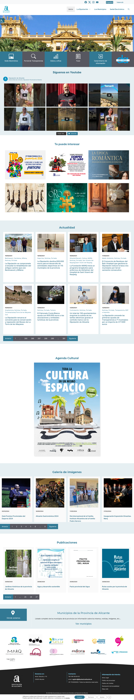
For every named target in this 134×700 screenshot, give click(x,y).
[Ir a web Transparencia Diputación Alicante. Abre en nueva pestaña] (33, 59)
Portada (14, 260)
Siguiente (72, 338)
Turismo (53, 310)
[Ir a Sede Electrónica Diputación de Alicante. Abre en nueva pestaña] (11, 59)
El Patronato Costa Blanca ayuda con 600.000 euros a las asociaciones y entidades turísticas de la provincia (50, 316)
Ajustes (102, 697)
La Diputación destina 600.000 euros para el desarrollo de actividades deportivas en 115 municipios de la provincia (50, 264)
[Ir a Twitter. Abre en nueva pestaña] (89, 2)
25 (25, 597)
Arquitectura (9, 310)
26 (31, 597)
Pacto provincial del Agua (80, 587)
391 (64, 338)
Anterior (8, 338)
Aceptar (79, 697)
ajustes (67, 698)
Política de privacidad (108, 680)
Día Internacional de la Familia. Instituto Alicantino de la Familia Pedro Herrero (82, 518)
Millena (24, 258)
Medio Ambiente (107, 258)
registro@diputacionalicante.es (82, 679)
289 (52, 338)
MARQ (90, 258)
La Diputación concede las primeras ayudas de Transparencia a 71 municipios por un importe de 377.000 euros (115, 319)
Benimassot (9, 258)
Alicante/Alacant (75, 258)
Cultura (84, 258)
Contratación (74, 310)
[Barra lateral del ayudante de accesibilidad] (2, 20)
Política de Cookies (107, 683)
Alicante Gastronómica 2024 (47, 516)
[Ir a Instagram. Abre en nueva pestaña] (93, 2)
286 (32, 338)
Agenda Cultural (67, 358)
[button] (128, 9)
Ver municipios (83, 623)
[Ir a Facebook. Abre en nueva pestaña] (85, 2)
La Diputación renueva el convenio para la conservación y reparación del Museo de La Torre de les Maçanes (18, 321)
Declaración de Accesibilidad (110, 686)
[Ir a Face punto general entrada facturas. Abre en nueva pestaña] (78, 59)
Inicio (71, 9)
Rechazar (91, 697)
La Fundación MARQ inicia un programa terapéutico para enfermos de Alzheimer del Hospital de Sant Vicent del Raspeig (82, 270)
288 (45, 338)
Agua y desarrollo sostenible (48, 587)
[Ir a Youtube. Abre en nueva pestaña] (97, 2)
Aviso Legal (105, 677)
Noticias (8, 260)
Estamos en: (39, 674)
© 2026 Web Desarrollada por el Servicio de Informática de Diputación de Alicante (67, 693)
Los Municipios (100, 9)
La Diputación (82, 9)
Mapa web (105, 689)
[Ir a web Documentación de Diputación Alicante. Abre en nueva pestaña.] (56, 59)
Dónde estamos (13, 618)
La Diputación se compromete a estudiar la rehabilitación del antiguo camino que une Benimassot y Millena (18, 266)
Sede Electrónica (117, 9)
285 (25, 338)
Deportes (40, 258)
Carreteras (17, 258)
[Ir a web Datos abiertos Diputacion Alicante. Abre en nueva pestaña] (123, 59)
